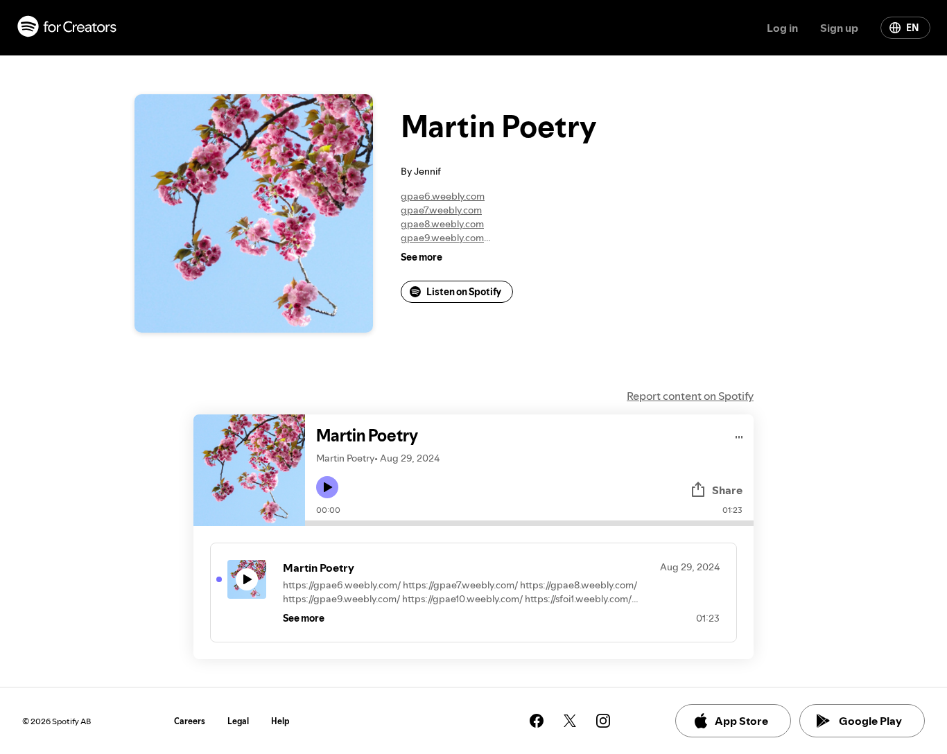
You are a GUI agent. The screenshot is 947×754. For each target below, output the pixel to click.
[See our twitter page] (570, 720)
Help (280, 721)
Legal (238, 721)
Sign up (839, 27)
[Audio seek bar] (529, 523)
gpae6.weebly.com (443, 196)
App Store (741, 720)
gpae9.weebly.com (442, 238)
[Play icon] (327, 487)
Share (727, 490)
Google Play (870, 720)
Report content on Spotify (690, 395)
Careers (189, 721)
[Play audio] (739, 435)
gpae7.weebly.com (441, 210)
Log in (782, 27)
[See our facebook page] (536, 720)
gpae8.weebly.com (442, 224)
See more (421, 257)
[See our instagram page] (603, 720)
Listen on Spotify (463, 292)
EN (912, 28)
